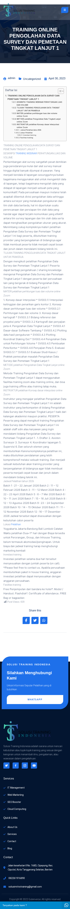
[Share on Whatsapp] (43, 620)
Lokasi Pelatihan (26, 133)
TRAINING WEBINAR (26, 153)
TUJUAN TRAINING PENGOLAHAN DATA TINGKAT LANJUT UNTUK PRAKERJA (38, 109)
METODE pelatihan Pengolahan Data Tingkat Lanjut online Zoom (38, 120)
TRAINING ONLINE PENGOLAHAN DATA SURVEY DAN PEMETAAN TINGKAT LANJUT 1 (33, 97)
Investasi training (29, 135)
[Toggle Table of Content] (59, 91)
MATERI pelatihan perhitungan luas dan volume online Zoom (37, 114)
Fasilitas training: (26, 138)
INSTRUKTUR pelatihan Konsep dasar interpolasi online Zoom (38, 125)
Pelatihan (16, 524)
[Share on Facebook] (26, 620)
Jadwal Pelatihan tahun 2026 (30, 130)
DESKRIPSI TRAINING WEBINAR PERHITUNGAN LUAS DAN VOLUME (39, 103)
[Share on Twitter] (35, 620)
